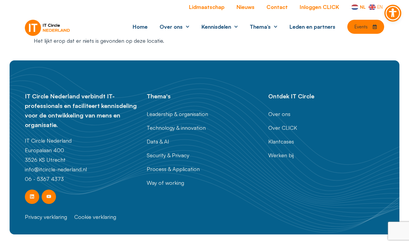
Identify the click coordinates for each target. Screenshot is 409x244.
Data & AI (158, 141)
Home (140, 26)
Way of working (165, 182)
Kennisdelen (216, 26)
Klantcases (281, 141)
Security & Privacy (168, 155)
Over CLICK (282, 127)
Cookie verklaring (95, 217)
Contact (277, 7)
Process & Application (173, 169)
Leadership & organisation (177, 114)
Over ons (171, 26)
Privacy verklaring (46, 217)
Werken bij (281, 155)
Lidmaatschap (207, 7)
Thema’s (260, 26)
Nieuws (246, 7)
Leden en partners (312, 26)
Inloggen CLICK (319, 7)
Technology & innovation (176, 127)
